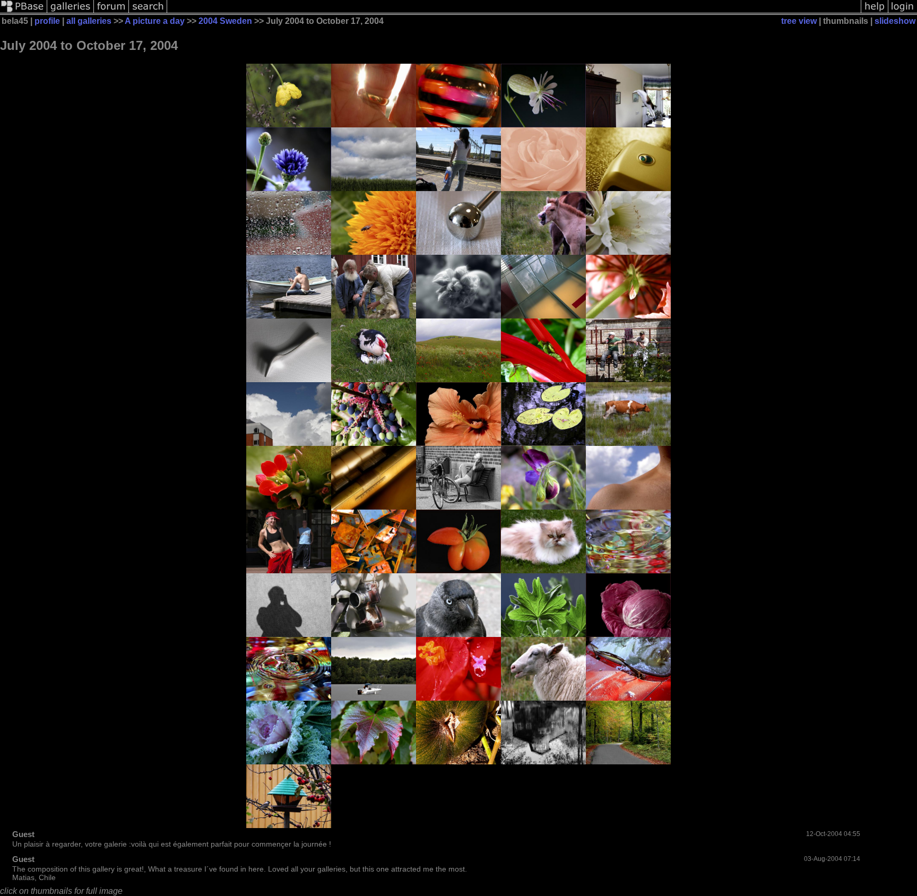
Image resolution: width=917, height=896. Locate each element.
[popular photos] (514, 11)
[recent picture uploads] (70, 11)
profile (47, 20)
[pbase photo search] (148, 11)
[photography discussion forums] (111, 11)
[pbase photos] (23, 11)
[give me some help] (874, 11)
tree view (799, 20)
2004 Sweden (225, 20)
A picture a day (155, 20)
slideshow (895, 20)
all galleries (88, 20)
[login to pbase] (902, 11)
